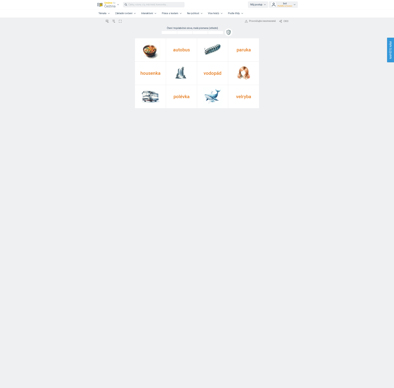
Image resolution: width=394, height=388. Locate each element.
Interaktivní (147, 13)
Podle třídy (234, 13)
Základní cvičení (123, 13)
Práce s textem (170, 13)
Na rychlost (193, 13)
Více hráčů (213, 13)
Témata (102, 13)
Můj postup (256, 4)
